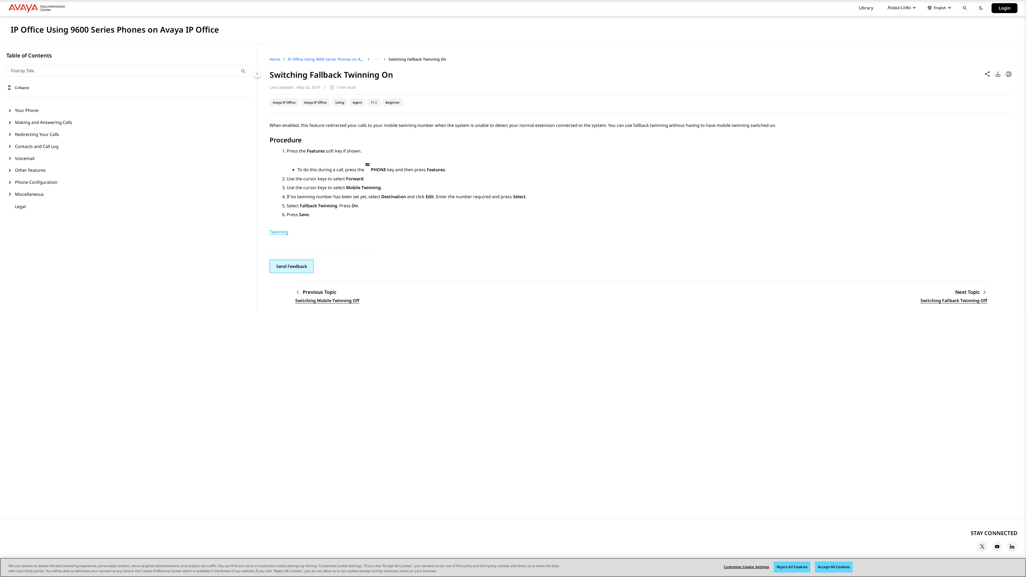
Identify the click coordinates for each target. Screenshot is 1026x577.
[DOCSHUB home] (38, 8)
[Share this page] (987, 74)
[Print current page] (1008, 74)
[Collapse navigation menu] (257, 73)
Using (339, 102)
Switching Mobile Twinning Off (327, 300)
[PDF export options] (998, 74)
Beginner (393, 102)
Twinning (279, 232)
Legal (20, 206)
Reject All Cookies (792, 566)
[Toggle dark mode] (981, 8)
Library (866, 8)
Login (1005, 8)
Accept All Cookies (834, 566)
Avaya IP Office (284, 102)
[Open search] (964, 8)
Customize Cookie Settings (746, 566)
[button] (292, 266)
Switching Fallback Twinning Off (953, 300)
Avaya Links (899, 7)
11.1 (374, 102)
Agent (357, 102)
